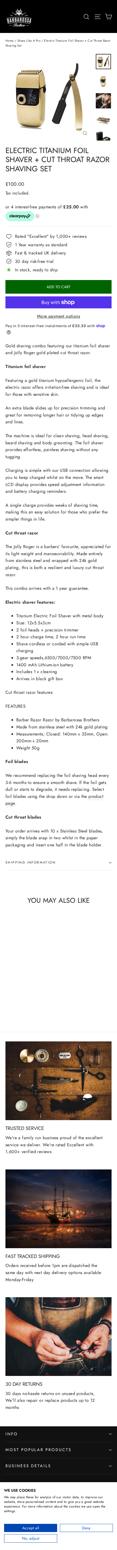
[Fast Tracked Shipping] (58, 1208)
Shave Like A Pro (29, 40)
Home (9, 40)
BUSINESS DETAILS (28, 1466)
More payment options (58, 316)
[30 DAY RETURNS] (58, 1336)
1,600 (11, 1151)
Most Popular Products (38, 1450)
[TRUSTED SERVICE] (58, 1080)
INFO (11, 1434)
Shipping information (30, 862)
